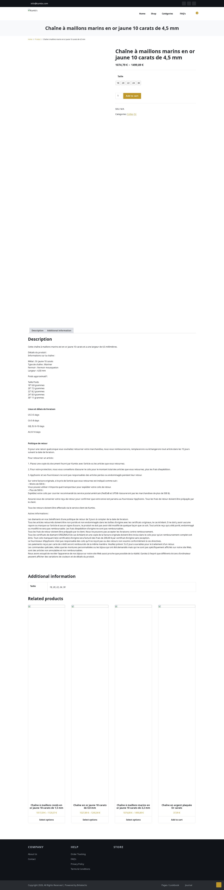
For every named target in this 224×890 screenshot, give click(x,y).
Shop (153, 13)
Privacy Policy (77, 864)
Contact (32, 859)
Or (135, 114)
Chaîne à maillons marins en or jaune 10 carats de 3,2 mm (133, 806)
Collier (130, 114)
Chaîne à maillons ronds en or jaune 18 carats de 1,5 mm (46, 806)
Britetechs (82, 885)
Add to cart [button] (177, 819)
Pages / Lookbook (170, 885)
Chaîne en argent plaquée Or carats (177, 806)
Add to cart (132, 95)
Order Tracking (78, 854)
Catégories (167, 13)
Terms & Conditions (80, 869)
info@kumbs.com (39, 3)
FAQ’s (183, 13)
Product (38, 39)
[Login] (191, 13)
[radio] (118, 83)
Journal (188, 885)
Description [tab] (38, 330)
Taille (120, 76)
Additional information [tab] (59, 330)
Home (142, 13)
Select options (46, 819)
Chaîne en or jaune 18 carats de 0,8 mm (90, 806)
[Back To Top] (218, 884)
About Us (32, 854)
